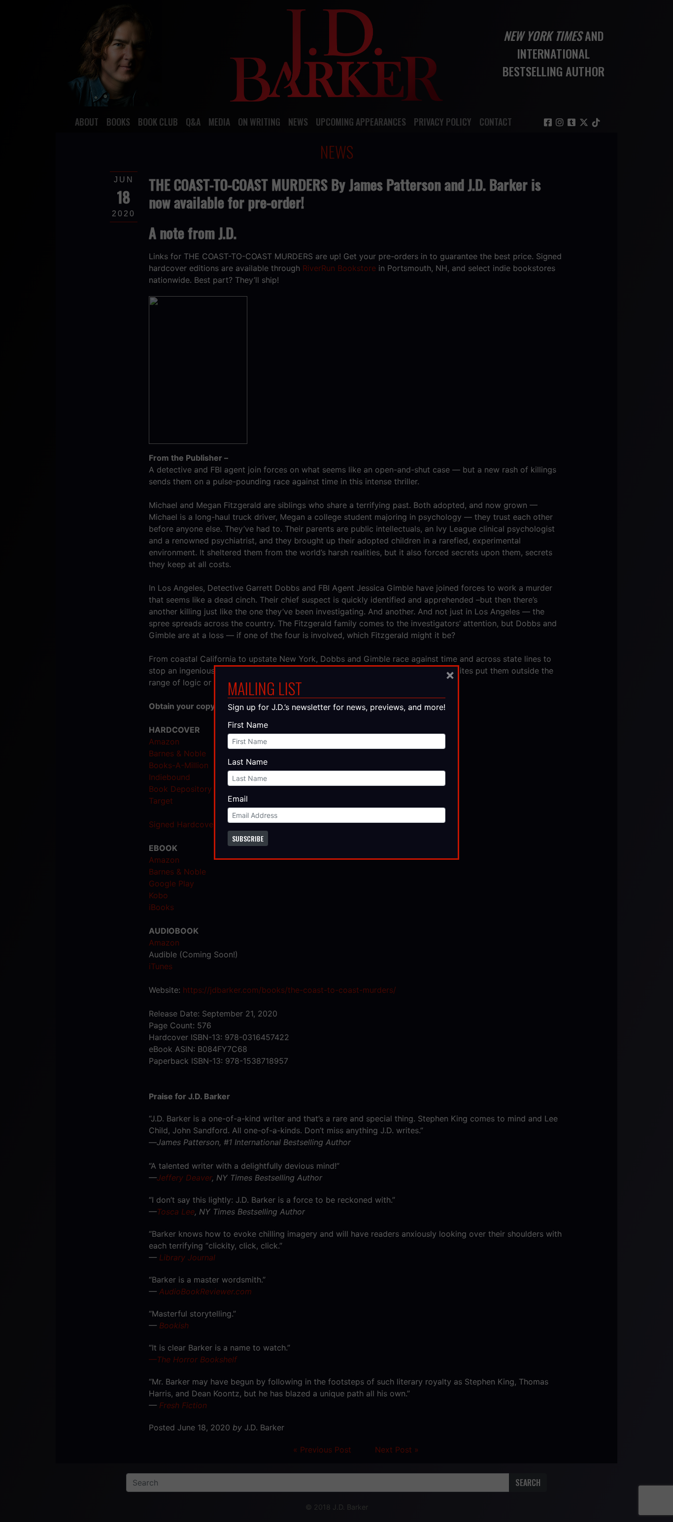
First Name (248, 725)
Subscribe (248, 838)
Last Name (248, 762)
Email (238, 799)
